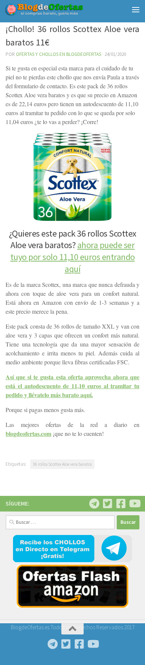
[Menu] (135, 9)
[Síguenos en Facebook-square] (121, 503)
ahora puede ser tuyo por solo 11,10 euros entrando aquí (72, 256)
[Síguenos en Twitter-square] (107, 503)
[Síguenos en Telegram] (94, 503)
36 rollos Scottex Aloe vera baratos (62, 464)
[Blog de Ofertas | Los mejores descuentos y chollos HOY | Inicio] (57, 9)
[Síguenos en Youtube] (134, 503)
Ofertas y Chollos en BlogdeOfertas (58, 54)
